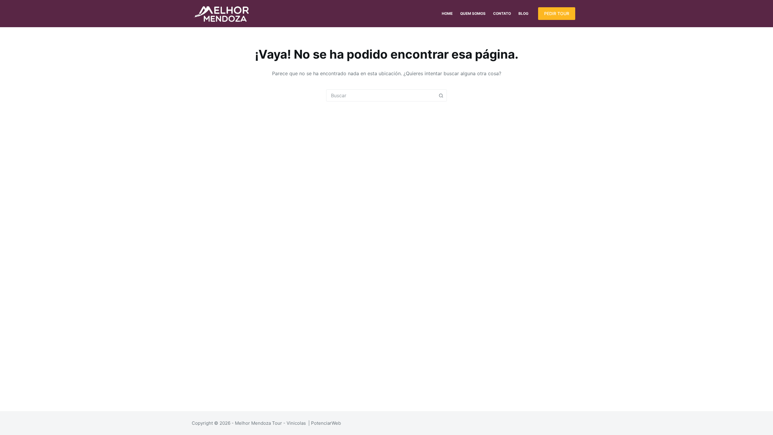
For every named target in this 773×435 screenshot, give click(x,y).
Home (447, 13)
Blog (523, 13)
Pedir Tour (556, 13)
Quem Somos (473, 13)
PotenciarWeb (326, 423)
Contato (502, 13)
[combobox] (380, 95)
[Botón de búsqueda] (441, 95)
